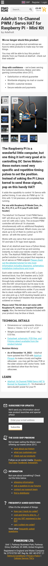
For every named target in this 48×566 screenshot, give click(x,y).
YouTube (13, 462)
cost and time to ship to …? (26, 515)
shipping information (24, 482)
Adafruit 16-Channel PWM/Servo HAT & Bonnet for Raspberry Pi (26, 383)
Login (44, 2)
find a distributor (21, 493)
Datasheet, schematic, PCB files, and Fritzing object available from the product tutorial (24, 341)
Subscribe (15, 427)
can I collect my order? (24, 524)
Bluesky (37, 460)
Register (36, 2)
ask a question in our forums (27, 486)
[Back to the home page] (4, 9)
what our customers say (25, 452)
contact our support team (26, 489)
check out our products (24, 456)
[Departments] (2, 2)
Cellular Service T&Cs (24, 558)
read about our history (24, 448)
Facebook (22, 462)
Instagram (32, 462)
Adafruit (9, 32)
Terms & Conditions (16, 556)
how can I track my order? (26, 511)
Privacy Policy (33, 556)
